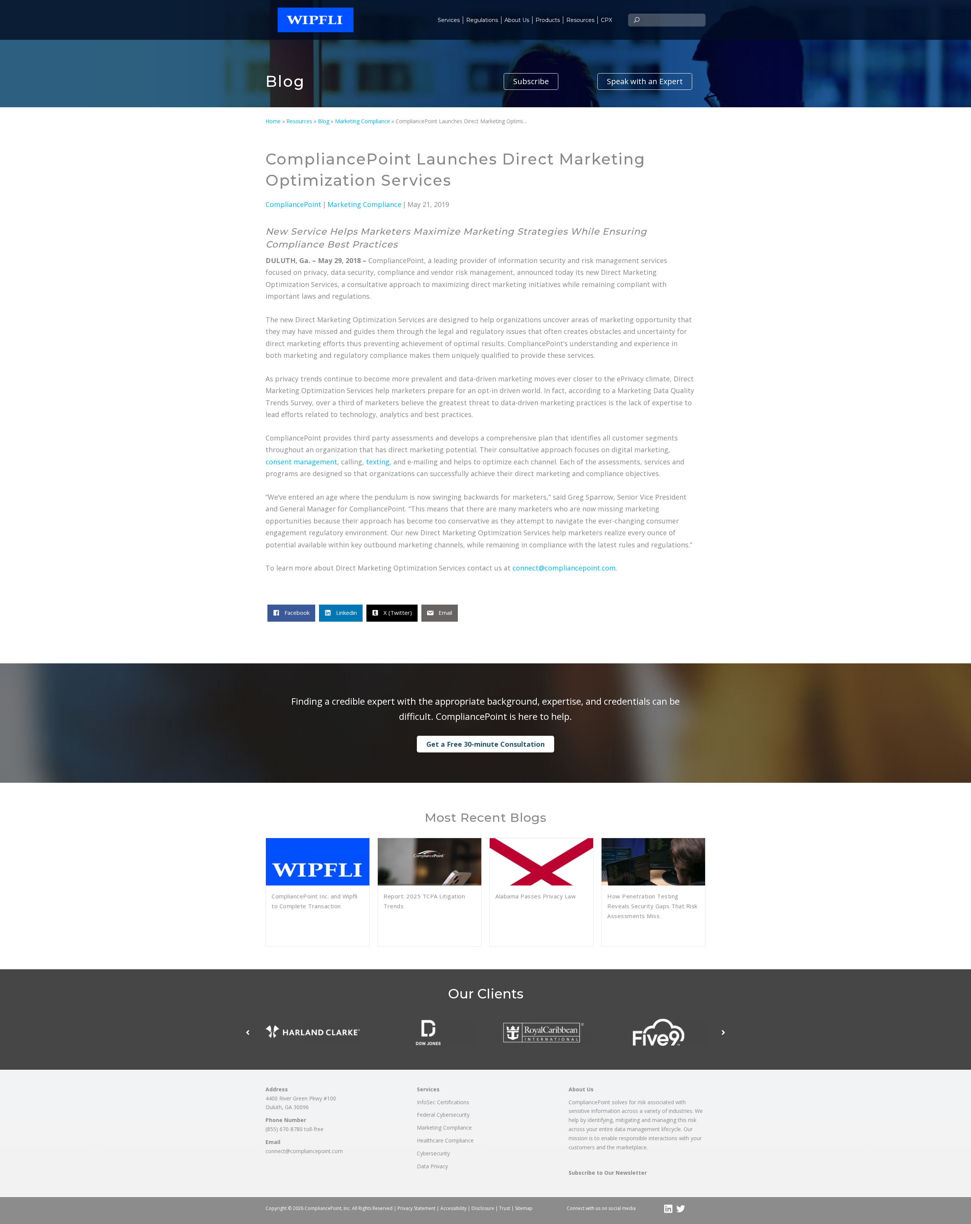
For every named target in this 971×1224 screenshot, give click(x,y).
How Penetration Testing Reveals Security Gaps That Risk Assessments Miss (652, 906)
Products (548, 20)
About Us (516, 20)
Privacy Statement (416, 1208)
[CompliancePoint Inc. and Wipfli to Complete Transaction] (317, 871)
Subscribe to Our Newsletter (608, 1172)
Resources (580, 20)
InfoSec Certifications (443, 1102)
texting (378, 461)
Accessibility (453, 1208)
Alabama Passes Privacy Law (535, 896)
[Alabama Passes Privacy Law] (541, 871)
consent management (301, 461)
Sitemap (524, 1208)
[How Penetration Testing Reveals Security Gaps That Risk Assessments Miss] (653, 871)
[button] (531, 81)
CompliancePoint (293, 204)
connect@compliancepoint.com (564, 567)
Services (449, 20)
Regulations (482, 20)
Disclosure (482, 1208)
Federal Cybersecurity (443, 1114)
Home (273, 121)
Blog (323, 121)
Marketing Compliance (362, 121)
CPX (606, 20)
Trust (504, 1208)
